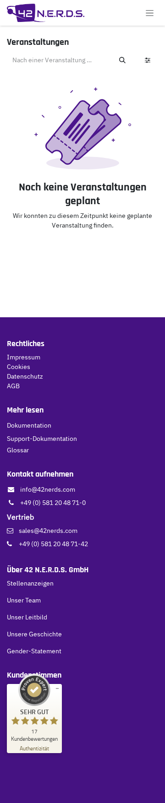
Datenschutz (25, 376)
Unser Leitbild (27, 617)
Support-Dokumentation (42, 438)
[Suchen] (122, 60)
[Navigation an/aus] (149, 13)
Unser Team (24, 600)
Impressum (23, 357)
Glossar (18, 450)
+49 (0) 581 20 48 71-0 (53, 503)
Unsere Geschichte (34, 634)
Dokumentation (29, 425)
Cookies (18, 367)
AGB (13, 386)
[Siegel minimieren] (57, 688)
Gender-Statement (34, 651)
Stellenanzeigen (30, 583)
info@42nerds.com (47, 489)
